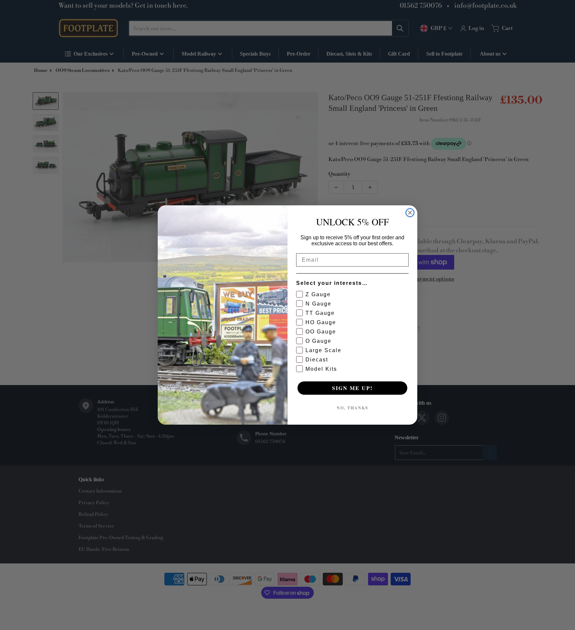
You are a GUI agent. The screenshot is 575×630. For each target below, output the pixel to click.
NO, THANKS (352, 408)
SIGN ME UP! (352, 388)
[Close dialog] (410, 213)
